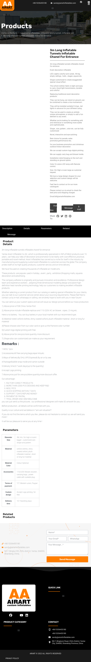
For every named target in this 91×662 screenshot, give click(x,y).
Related (66, 228)
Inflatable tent (68, 33)
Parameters (46, 228)
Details (27, 228)
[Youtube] (89, 2)
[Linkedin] (89, 4)
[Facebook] (81, 2)
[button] (52, 8)
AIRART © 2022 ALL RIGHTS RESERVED (45, 653)
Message (11, 234)
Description (7, 228)
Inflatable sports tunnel (51, 33)
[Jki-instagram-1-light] (85, 2)
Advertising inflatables (30, 33)
